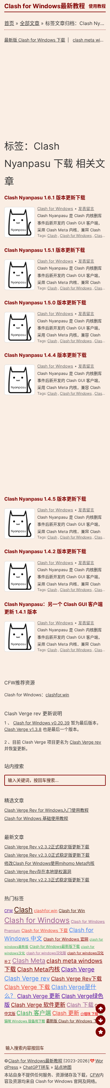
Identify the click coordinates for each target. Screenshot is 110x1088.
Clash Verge (77, 969)
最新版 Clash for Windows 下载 (34, 39)
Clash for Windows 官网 (65, 939)
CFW (8, 910)
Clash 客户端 (33, 1013)
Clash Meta (28, 960)
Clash (52, 235)
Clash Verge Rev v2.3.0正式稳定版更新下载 (47, 855)
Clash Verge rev (85, 742)
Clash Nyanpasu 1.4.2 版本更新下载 (45, 551)
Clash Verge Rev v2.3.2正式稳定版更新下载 (46, 846)
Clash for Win (72, 910)
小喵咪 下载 (89, 1014)
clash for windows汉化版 (46, 953)
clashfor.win (57, 694)
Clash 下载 (80, 1005)
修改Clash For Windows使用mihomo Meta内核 (49, 863)
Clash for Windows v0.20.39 (41, 722)
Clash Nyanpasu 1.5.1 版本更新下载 (44, 250)
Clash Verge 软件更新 (38, 1005)
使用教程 (97, 6)
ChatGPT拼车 (36, 1067)
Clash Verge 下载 (27, 987)
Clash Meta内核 (38, 969)
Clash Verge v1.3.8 (23, 729)
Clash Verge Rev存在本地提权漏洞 (37, 871)
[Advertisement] (54, 91)
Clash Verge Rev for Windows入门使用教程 (46, 810)
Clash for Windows (55, 208)
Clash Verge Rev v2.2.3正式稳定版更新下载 (46, 879)
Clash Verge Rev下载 (76, 979)
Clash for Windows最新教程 (44, 6)
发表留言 (86, 208)
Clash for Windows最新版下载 (55, 946)
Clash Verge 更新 (38, 996)
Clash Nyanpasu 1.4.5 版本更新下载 (45, 499)
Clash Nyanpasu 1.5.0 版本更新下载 (45, 302)
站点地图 (63, 1067)
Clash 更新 (65, 1013)
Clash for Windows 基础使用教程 (36, 818)
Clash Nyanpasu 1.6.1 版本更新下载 (44, 197)
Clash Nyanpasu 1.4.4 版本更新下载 (45, 355)
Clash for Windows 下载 (44, 930)
